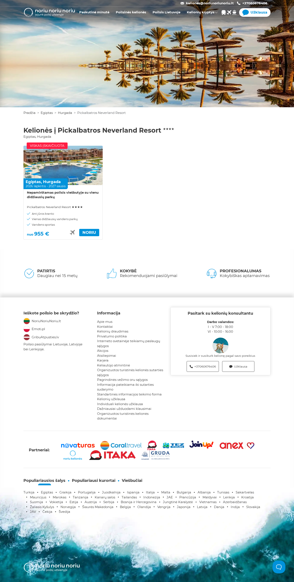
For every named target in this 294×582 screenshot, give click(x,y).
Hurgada (65, 113)
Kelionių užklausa (111, 399)
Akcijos (102, 351)
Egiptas (47, 113)
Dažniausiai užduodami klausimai (124, 409)
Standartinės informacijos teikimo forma (129, 394)
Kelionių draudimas (112, 331)
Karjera (102, 360)
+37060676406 (254, 3)
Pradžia (29, 113)
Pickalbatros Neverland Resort (55, 207)
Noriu (89, 232)
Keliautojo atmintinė (113, 365)
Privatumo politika (112, 336)
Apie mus (104, 322)
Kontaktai (105, 327)
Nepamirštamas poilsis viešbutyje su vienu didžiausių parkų (63, 194)
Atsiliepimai (106, 356)
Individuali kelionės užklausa (120, 404)
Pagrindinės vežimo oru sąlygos (122, 380)
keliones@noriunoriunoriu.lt (210, 3)
